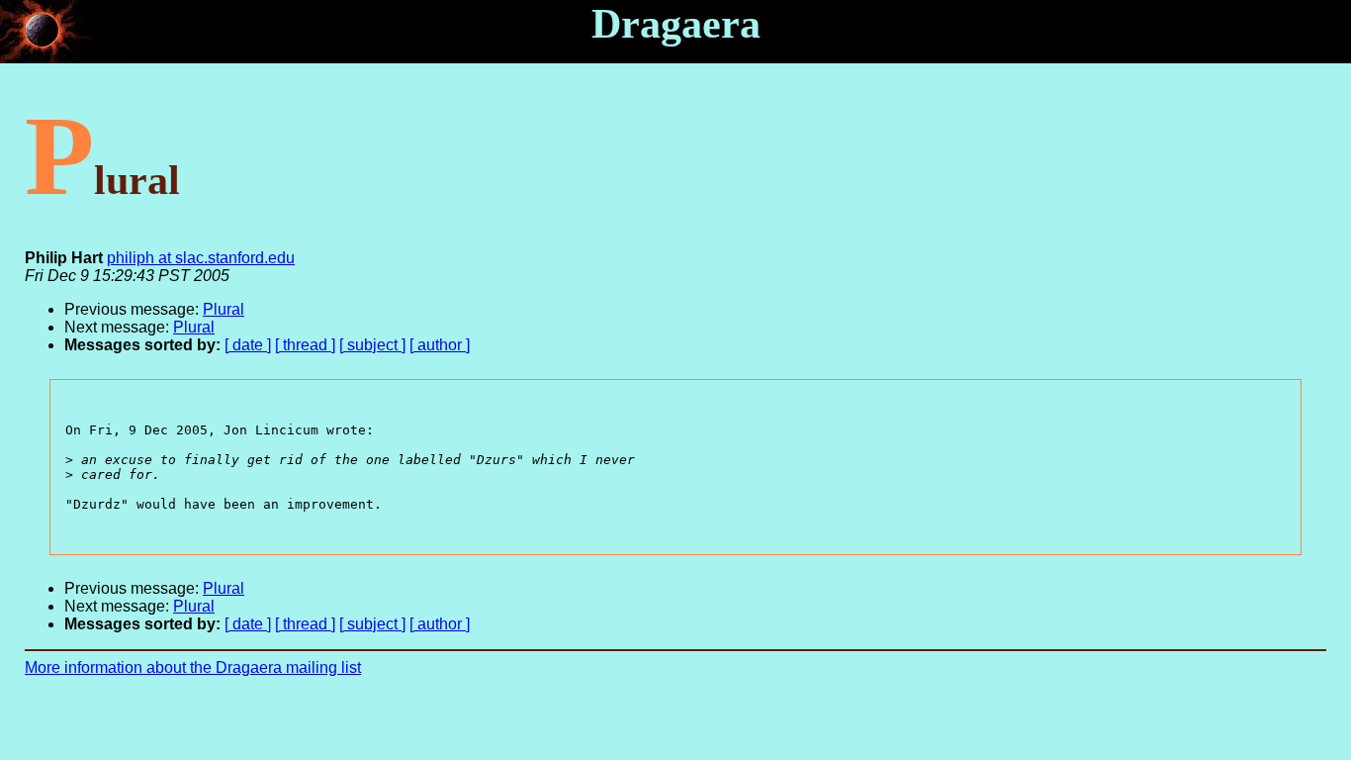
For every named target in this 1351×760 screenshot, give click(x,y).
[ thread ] (305, 344)
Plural (223, 309)
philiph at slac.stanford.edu (201, 257)
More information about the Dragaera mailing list (193, 667)
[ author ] (439, 344)
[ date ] (248, 344)
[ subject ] (372, 344)
